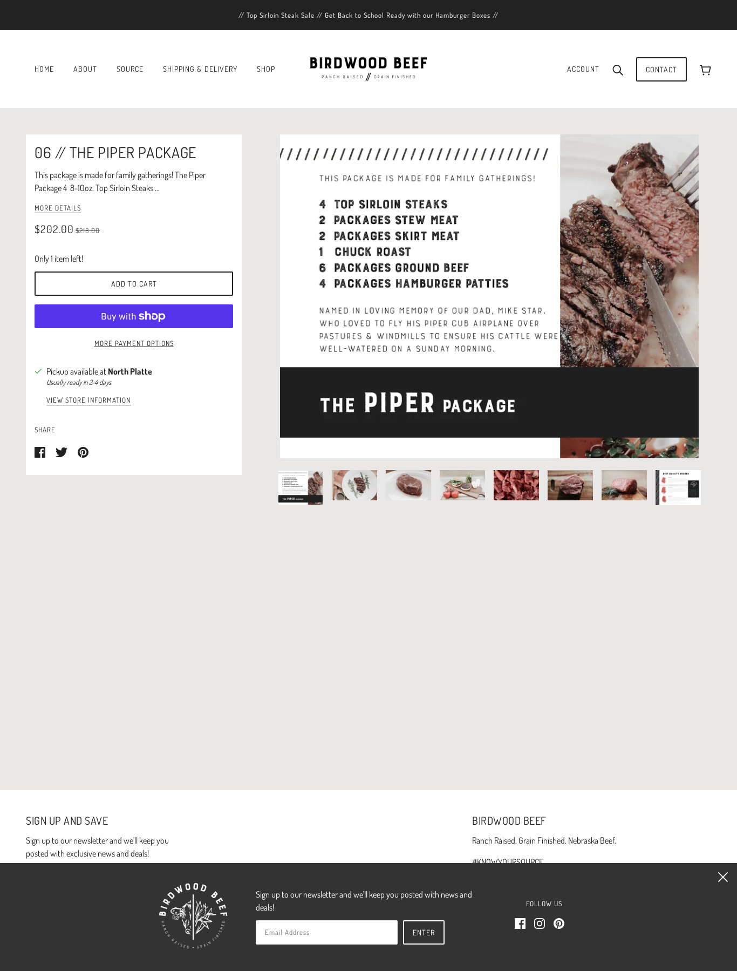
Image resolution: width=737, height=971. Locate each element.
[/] (368, 68)
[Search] (618, 69)
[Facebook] (520, 922)
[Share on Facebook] (40, 451)
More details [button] (58, 208)
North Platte (130, 371)
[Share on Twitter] (62, 451)
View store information (88, 400)
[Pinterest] (559, 922)
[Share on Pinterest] (83, 451)
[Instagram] (539, 922)
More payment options (134, 343)
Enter (424, 932)
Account (583, 68)
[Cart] (705, 69)
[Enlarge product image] (489, 296)
